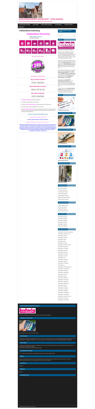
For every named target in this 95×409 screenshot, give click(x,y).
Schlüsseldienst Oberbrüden (63, 277)
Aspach (43, 124)
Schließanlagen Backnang (62, 209)
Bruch (46, 124)
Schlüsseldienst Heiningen (62, 220)
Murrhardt (28, 128)
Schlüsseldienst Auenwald (62, 237)
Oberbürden (36, 128)
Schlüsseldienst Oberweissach (63, 279)
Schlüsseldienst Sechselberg (63, 288)
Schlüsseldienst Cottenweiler (63, 248)
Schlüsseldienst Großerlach (62, 261)
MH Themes (33, 406)
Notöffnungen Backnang (62, 188)
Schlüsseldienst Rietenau (62, 285)
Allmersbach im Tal (33, 124)
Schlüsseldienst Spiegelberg (63, 290)
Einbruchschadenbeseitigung (63, 210)
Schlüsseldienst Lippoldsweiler (63, 272)
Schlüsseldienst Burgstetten (63, 246)
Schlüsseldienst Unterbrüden (63, 298)
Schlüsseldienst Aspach (62, 239)
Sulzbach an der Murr (50, 129)
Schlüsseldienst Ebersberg (62, 250)
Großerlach (26, 127)
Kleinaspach (54, 127)
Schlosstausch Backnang (62, 207)
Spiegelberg (37, 129)
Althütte (39, 124)
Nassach (31, 128)
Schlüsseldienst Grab (61, 257)
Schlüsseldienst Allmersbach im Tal (64, 233)
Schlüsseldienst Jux (61, 265)
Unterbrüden (37, 130)
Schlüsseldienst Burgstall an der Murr (64, 244)
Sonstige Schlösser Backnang (63, 199)
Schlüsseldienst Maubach (62, 222)
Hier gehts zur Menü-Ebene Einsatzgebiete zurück (38, 114)
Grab (54, 125)
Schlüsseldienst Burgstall (62, 243)
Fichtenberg (46, 125)
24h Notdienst (36, 24)
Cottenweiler (31, 125)
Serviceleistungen (68, 24)
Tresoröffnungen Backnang (63, 191)
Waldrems (46, 119)
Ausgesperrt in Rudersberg (27, 99)
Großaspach (21, 127)
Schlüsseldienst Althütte (62, 235)
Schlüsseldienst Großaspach (63, 259)
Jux (35, 127)
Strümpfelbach (43, 129)
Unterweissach (44, 130)
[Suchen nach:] (67, 35)
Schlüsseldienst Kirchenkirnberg (63, 268)
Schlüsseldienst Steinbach (62, 224)
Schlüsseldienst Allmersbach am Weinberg (65, 232)
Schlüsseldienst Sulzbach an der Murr (64, 296)
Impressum (21, 27)
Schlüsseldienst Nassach (62, 276)
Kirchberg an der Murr (40, 127)
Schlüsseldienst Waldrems (62, 226)
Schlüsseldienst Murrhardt (62, 274)
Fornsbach (51, 125)
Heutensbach (31, 127)
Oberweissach (41, 128)
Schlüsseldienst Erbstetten (63, 252)
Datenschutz (21, 365)
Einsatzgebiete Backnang (46, 24)
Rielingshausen (53, 128)
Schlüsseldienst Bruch (62, 241)
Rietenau (22, 129)
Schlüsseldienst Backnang (24, 24)
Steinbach (42, 119)
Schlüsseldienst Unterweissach (63, 299)
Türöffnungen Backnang (62, 190)
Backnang (29, 119)
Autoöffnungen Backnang (62, 193)
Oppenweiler (47, 128)
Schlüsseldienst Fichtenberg (63, 254)
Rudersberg (27, 129)
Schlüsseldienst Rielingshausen (63, 283)
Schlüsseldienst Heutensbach (63, 263)
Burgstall (49, 124)
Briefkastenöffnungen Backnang (64, 197)
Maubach (38, 119)
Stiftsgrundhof (32, 130)
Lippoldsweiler (22, 128)
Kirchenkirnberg (48, 127)
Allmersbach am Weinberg (24, 124)
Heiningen (34, 119)
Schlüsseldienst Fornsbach (62, 255)
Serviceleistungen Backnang (63, 205)
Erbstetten (41, 125)
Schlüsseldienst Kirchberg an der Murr (64, 266)
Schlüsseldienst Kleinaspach (63, 270)
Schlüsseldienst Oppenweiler (63, 281)
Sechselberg (32, 129)
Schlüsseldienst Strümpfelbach (63, 294)
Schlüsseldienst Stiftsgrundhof (63, 292)
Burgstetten (53, 124)
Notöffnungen (58, 24)
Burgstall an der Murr (24, 125)
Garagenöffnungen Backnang (63, 195)
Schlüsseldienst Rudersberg (38, 34)
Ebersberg (37, 125)
